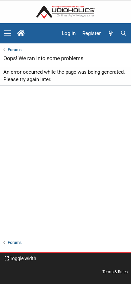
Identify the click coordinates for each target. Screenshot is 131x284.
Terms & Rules (115, 272)
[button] (7, 33)
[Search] (123, 33)
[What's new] (110, 33)
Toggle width (22, 258)
